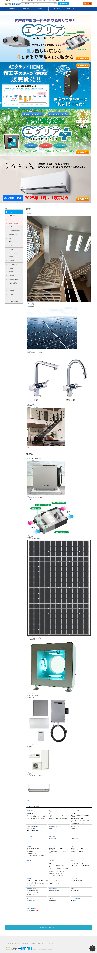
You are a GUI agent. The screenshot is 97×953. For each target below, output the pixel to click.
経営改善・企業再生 (31, 908)
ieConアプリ (74, 900)
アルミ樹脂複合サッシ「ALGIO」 (33, 851)
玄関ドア (73, 846)
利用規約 (17, 943)
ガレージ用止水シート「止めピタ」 (56, 875)
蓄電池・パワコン (53, 810)
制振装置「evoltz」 (53, 838)
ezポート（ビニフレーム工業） (33, 830)
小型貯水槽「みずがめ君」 (54, 890)
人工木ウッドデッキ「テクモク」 (78, 863)
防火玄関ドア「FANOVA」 (76, 849)
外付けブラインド (53, 846)
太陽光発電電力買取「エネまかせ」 (78, 823)
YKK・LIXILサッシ (30, 856)
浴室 (77, 880)
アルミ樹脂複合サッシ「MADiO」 (34, 853)
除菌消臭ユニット (75, 826)
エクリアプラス (74, 828)
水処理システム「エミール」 (32, 892)
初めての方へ (26, 8)
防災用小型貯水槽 (53, 888)
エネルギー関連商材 (76, 810)
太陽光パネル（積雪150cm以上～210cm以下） (36, 816)
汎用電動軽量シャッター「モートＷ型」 (57, 871)
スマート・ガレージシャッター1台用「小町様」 (59, 868)
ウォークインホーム (75, 890)
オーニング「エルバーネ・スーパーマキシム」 (80, 865)
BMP (6, 12)
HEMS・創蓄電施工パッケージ (77, 818)
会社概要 (33, 943)
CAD (72, 888)
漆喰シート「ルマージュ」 (55, 883)
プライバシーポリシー (51, 943)
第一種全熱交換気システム (55, 826)
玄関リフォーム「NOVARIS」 (77, 851)
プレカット (74, 836)
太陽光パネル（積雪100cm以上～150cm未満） (36, 815)
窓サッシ (29, 846)
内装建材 (29, 878)
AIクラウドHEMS (75, 813)
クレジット (29, 898)
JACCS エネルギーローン (32, 900)
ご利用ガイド (41, 8)
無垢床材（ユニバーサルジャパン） (34, 883)
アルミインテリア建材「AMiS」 (33, 882)
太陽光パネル (30, 810)
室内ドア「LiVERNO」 (45, 882)
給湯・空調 (29, 836)
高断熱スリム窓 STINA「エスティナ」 (34, 848)
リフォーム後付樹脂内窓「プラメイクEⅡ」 (35, 855)
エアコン (35, 838)
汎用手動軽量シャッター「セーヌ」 (56, 873)
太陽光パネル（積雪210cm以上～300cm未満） (36, 818)
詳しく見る (30, 303)
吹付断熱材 (29, 860)
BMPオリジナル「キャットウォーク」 (49, 880)
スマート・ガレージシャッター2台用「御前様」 (59, 870)
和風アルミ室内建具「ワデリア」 (57, 882)
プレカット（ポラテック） (76, 838)
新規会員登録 (11, 8)
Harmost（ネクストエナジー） (33, 828)
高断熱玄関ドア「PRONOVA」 (77, 848)
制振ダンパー (52, 836)
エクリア (51, 828)
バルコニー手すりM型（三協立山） (78, 862)
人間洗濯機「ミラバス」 (32, 894)
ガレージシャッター (54, 860)
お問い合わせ (70, 8)
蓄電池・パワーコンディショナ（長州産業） (58, 818)
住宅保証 (51, 898)
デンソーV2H (74, 811)
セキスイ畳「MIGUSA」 (32, 885)
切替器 (85, 811)
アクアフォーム (30, 862)
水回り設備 (74, 878)
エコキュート (29, 838)
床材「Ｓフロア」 (45, 883)
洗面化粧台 (80, 880)
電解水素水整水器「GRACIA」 (33, 890)
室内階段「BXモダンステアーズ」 (34, 880)
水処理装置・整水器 (31, 888)
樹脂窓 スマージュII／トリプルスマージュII (35, 849)
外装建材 (73, 860)
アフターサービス (75, 898)
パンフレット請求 (55, 8)
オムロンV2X (80, 811)
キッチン (73, 880)
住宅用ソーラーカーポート (33, 826)
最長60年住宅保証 (53, 900)
